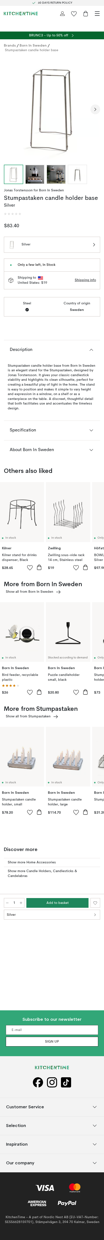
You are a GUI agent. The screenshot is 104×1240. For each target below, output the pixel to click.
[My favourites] (74, 13)
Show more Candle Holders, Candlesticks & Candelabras (42, 873)
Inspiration (17, 1144)
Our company (20, 1163)
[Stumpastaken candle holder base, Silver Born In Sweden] (52, 109)
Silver (11, 914)
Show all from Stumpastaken (28, 716)
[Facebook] (38, 1082)
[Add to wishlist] (30, 567)
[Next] (95, 109)
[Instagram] (52, 1082)
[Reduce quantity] (7, 903)
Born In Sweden (33, 45)
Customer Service (25, 1107)
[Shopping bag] (85, 13)
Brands (10, 45)
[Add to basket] (39, 567)
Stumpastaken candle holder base (31, 50)
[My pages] (62, 13)
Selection (16, 1125)
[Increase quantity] (21, 903)
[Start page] (21, 13)
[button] (12, 213)
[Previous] (9, 109)
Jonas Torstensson (18, 190)
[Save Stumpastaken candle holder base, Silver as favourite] (95, 903)
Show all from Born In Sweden (29, 591)
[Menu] (97, 13)
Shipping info (85, 280)
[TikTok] (66, 1082)
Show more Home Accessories (32, 862)
